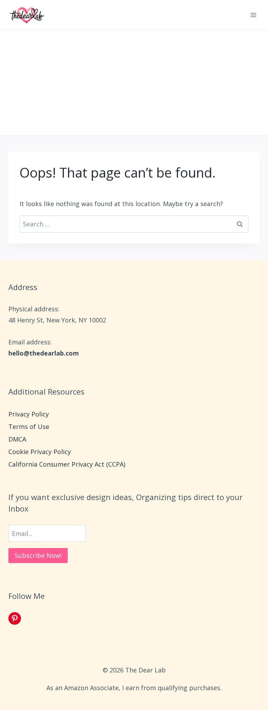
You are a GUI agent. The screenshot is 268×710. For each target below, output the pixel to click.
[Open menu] (253, 14)
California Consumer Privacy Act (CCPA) (66, 464)
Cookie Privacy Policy (39, 451)
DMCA (17, 439)
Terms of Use (28, 426)
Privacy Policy (28, 414)
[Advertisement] (134, 82)
